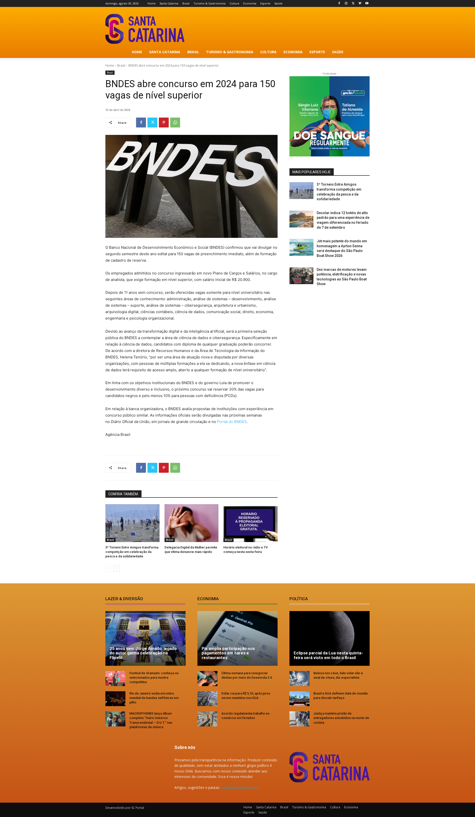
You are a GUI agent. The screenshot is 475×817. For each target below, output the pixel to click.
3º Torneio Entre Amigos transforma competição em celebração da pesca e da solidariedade (131, 551)
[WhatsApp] (175, 122)
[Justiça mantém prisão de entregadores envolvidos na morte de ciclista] (299, 718)
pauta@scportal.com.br (239, 787)
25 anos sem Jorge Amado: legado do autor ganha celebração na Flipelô (143, 653)
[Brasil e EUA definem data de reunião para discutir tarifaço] (299, 698)
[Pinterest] (164, 122)
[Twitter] (353, 3)
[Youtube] (367, 3)
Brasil (121, 65)
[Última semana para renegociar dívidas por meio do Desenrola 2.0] (207, 678)
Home (109, 65)
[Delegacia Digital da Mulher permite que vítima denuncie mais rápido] (192, 523)
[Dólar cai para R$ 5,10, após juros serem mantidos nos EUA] (207, 698)
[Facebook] (339, 3)
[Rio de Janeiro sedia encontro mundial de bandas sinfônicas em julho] (115, 698)
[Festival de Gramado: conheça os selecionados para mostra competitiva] (115, 678)
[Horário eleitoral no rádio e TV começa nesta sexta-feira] (250, 523)
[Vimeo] (360, 3)
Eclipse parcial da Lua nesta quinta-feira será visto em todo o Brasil (328, 655)
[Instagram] (346, 3)
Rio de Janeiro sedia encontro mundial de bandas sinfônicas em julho (154, 698)
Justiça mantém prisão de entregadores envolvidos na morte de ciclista (341, 718)
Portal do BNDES (232, 421)
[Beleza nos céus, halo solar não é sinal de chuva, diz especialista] (299, 678)
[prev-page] (108, 568)
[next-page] (116, 568)
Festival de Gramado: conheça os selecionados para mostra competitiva (154, 677)
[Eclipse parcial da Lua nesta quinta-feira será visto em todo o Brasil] (329, 638)
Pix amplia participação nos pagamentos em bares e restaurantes (228, 653)
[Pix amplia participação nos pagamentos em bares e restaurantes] (237, 638)
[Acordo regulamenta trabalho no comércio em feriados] (207, 718)
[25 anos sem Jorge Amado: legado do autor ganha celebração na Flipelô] (145, 638)
